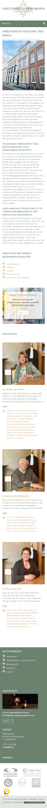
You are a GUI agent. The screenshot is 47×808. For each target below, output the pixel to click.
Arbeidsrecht (11, 656)
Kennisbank (7, 758)
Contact (10, 271)
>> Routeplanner (9, 739)
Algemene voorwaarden (18, 277)
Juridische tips (13, 274)
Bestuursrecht (12, 664)
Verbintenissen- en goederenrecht (20, 660)
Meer (20, 313)
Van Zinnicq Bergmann (23, 9)
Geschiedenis (12, 264)
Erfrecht (9, 672)
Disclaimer (33, 799)
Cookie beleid (17, 802)
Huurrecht (10, 668)
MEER (6, 721)
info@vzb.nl (9, 747)
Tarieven (10, 267)
